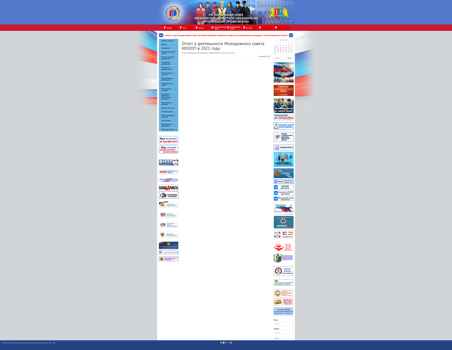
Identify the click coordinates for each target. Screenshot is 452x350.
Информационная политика (169, 116)
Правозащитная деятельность (169, 79)
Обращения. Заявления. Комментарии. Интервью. (169, 96)
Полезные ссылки (167, 129)
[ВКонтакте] (221, 342)
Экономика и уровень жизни (169, 68)
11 (277, 48)
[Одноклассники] (223, 342)
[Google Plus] (231, 342)
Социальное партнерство (169, 63)
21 (286, 50)
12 (280, 48)
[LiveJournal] (228, 342)
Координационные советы (169, 52)
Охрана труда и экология (169, 74)
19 (280, 50)
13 (283, 48)
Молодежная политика (169, 89)
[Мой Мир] (226, 342)
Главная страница (169, 41)
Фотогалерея (166, 120)
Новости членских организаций (167, 58)
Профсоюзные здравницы (166, 125)
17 (275, 50)
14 (286, 48)
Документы (169, 48)
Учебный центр (169, 112)
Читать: (232, 53)
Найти (289, 58)
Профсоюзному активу (169, 84)
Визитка (169, 44)
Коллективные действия (169, 103)
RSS (448, 342)
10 (275, 48)
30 (283, 43)
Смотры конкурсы (167, 108)
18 (277, 50)
